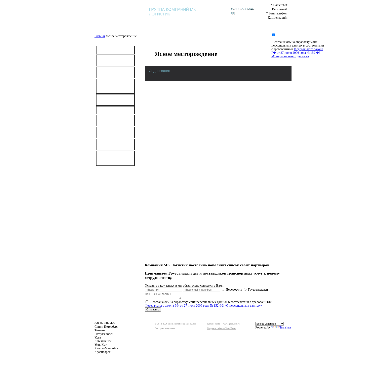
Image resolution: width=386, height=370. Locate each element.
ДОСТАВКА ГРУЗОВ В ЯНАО (115, 144)
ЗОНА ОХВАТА (115, 189)
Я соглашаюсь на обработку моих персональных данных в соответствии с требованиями (297, 45)
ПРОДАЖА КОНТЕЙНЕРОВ (112, 132)
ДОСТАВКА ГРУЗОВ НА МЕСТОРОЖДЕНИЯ (115, 86)
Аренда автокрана (113, 110)
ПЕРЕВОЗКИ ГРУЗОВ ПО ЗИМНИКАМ (110, 158)
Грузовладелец (258, 289)
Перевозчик (234, 289)
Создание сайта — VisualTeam (221, 328)
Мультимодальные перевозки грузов (114, 99)
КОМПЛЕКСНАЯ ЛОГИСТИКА (189, 21)
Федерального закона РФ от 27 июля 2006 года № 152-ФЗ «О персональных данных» (203, 305)
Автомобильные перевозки (112, 72)
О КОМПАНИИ (154, 20)
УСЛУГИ (219, 20)
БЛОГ (261, 20)
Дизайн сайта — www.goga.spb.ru (223, 323)
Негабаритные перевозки (110, 120)
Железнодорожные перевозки (114, 60)
